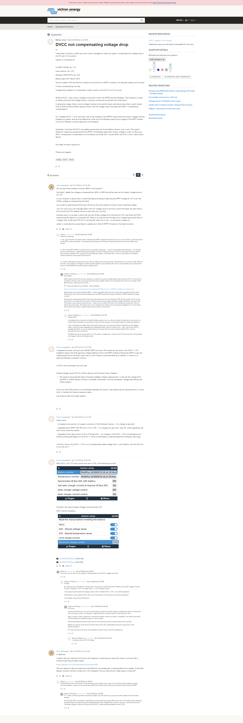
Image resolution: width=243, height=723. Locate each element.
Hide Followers (156, 59)
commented (70, 234)
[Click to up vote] (61, 269)
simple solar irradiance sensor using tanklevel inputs (170, 105)
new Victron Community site (164, 3)
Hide (67, 229)
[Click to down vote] (63, 269)
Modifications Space (157, 115)
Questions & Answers (64, 27)
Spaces (179, 20)
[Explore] (187, 20)
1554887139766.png (67, 562)
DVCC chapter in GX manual (160, 40)
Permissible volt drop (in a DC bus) (163, 97)
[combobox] (96, 20)
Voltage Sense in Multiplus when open (165, 101)
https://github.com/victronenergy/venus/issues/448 (77, 665)
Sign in (193, 20)
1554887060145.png (67, 559)
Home (50, 27)
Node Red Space (156, 118)
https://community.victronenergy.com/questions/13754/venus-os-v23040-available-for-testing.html (99, 289)
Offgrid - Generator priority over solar (164, 109)
